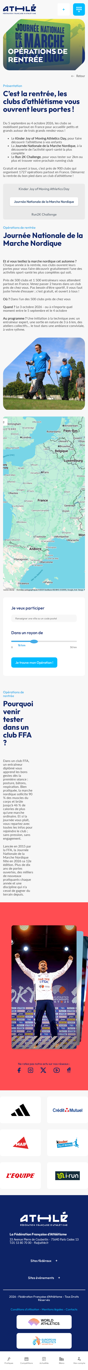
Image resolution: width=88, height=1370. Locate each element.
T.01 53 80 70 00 (20, 1242)
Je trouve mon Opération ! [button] (34, 662)
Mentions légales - (54, 1309)
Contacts (71, 1309)
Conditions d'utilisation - (26, 1309)
